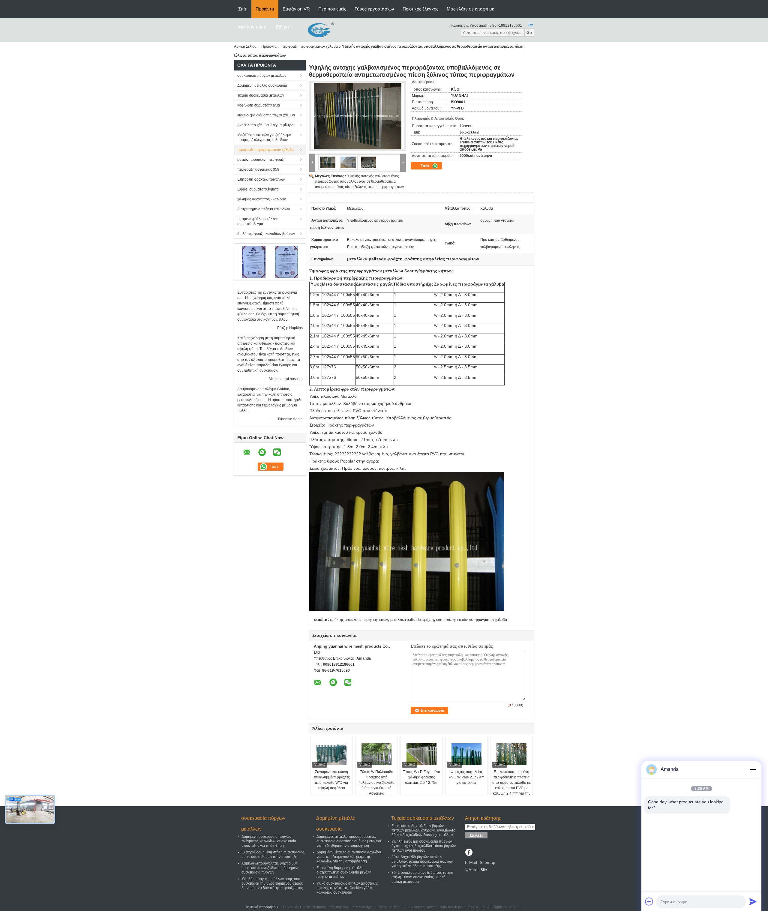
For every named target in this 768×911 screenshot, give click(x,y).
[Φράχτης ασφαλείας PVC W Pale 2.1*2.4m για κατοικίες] (467, 754)
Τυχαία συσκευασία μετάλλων (260, 95)
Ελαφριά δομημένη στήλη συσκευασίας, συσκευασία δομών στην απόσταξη (273, 854)
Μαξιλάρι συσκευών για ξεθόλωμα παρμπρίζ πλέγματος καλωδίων (264, 137)
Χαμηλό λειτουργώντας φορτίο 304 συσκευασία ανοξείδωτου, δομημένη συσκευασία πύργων (270, 867)
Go (529, 32)
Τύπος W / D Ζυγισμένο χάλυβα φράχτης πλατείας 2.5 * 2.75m (421, 777)
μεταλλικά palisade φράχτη (412, 620)
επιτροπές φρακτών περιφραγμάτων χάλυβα (471, 620)
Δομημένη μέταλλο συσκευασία (262, 85)
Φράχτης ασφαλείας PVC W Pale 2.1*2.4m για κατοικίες (466, 777)
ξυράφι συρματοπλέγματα (258, 189)
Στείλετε (476, 835)
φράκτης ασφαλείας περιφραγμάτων (359, 620)
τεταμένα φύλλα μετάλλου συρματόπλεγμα (257, 221)
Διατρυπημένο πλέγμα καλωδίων (263, 209)
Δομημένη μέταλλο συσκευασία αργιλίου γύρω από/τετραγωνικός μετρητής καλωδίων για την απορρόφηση (348, 856)
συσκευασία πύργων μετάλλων (261, 75)
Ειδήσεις (284, 26)
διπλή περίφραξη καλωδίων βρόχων (266, 234)
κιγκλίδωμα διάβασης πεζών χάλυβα (266, 115)
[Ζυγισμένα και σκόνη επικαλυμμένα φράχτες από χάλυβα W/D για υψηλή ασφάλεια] (331, 754)
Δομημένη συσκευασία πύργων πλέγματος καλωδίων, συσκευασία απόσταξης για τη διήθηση (269, 841)
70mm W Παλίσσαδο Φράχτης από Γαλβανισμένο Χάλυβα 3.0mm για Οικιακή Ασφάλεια (376, 783)
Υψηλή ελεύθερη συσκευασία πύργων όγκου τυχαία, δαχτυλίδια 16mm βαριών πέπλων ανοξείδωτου (424, 846)
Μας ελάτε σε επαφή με (470, 8)
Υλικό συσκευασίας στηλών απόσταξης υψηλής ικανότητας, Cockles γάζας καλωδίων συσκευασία (347, 888)
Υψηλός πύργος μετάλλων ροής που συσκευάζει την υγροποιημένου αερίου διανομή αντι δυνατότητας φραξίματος (272, 883)
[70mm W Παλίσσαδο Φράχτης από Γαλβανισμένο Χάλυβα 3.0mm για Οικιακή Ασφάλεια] (377, 754)
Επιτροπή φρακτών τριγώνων (261, 179)
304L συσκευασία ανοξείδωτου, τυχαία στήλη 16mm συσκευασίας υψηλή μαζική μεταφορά (422, 877)
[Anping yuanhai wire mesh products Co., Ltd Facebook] (468, 852)
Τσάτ (426, 165)
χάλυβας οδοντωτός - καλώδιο (261, 199)
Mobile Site (478, 870)
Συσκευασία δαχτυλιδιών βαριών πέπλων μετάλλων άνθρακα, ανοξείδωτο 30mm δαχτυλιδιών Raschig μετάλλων (423, 830)
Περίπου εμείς (332, 8)
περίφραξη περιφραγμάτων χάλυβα (309, 46)
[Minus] (753, 769)
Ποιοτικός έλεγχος (420, 8)
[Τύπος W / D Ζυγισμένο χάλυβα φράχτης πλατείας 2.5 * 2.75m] (421, 754)
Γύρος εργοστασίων (374, 8)
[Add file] (649, 901)
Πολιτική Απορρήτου (261, 907)
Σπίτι (242, 8)
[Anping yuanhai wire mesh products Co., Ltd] (316, 30)
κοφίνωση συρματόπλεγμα (258, 105)
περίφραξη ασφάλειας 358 (258, 169)
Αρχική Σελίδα (245, 46)
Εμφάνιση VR (296, 8)
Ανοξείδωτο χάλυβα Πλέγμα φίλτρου (266, 125)
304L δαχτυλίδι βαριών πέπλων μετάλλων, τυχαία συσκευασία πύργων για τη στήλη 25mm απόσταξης (422, 861)
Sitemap (487, 862)
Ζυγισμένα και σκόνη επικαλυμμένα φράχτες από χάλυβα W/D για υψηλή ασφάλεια (332, 780)
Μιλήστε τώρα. (253, 27)
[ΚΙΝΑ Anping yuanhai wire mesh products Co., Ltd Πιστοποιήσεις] (253, 261)
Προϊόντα (265, 8)
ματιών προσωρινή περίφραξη (261, 159)
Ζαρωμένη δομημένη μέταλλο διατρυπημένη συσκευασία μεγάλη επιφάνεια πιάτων (343, 872)
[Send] (753, 901)
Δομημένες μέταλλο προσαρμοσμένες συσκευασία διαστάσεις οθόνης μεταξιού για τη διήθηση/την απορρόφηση (348, 841)
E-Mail (471, 862)
